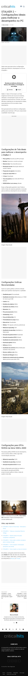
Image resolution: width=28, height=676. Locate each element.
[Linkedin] (11, 622)
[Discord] (2, 629)
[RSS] (13, 629)
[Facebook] (6, 629)
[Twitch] (16, 629)
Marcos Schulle (5, 24)
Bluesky (13, 558)
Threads (18, 558)
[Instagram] (9, 629)
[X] (14, 622)
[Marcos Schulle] (14, 608)
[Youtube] (16, 622)
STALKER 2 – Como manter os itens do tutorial (14, 549)
